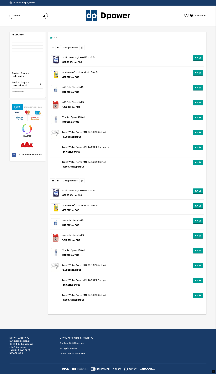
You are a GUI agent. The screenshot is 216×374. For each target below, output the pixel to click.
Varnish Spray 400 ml (73, 117)
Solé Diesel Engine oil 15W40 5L (78, 57)
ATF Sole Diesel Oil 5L (73, 102)
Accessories (18, 91)
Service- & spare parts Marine (20, 75)
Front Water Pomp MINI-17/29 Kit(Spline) (84, 132)
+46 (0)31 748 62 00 (20, 350)
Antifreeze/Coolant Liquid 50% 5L (80, 72)
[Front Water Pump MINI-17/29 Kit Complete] (55, 149)
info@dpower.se (18, 347)
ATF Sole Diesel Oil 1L (73, 87)
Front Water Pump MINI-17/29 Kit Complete (85, 146)
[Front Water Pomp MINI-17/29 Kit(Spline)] (55, 164)
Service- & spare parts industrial (20, 84)
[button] (186, 15)
